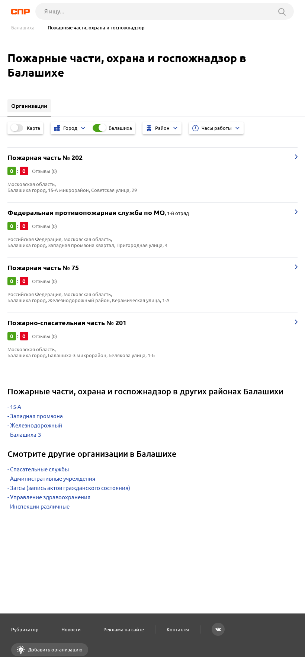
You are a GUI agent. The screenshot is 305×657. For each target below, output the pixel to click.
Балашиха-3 (25, 435)
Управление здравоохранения (50, 497)
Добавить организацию (55, 650)
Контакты (178, 629)
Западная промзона (36, 416)
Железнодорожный (36, 425)
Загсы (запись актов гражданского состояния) (70, 488)
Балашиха (23, 27)
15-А (15, 407)
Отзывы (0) (44, 171)
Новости (71, 629)
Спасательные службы (39, 469)
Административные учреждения (52, 478)
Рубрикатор (25, 629)
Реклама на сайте (123, 629)
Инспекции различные (40, 506)
